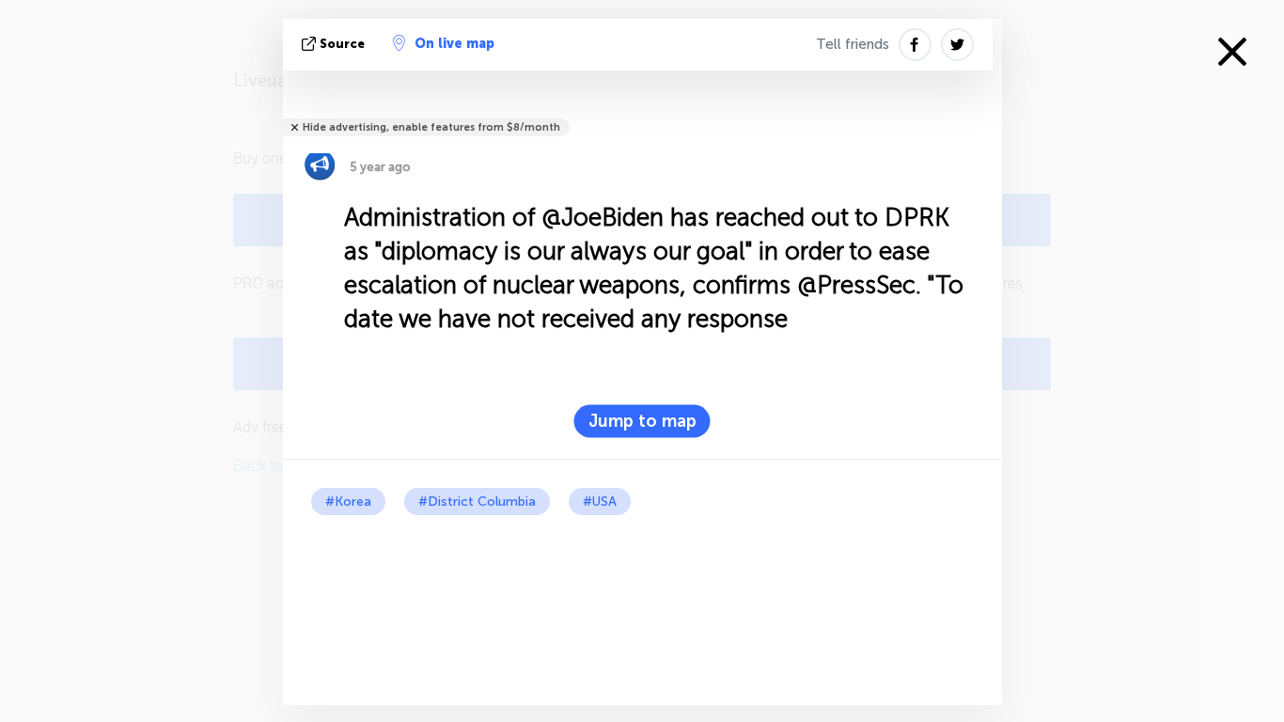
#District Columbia (477, 502)
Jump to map (642, 421)
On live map (454, 44)
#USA (600, 502)
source (342, 44)
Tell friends (852, 44)
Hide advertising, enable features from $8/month (431, 127)
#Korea (348, 502)
